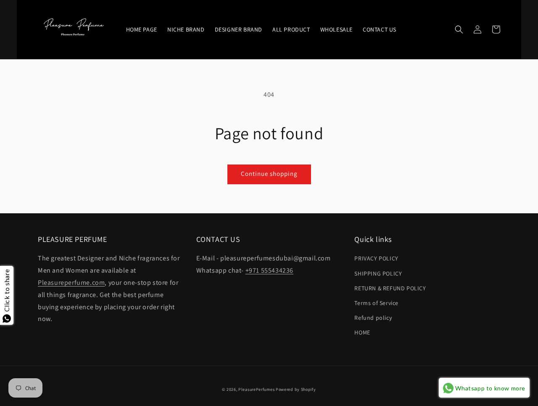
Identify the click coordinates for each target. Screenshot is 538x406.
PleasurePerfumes (256, 389)
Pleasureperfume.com (71, 282)
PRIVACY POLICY (376, 258)
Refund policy (373, 317)
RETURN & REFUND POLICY (390, 288)
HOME (362, 332)
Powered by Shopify (296, 389)
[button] (459, 29)
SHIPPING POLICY (378, 273)
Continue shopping (269, 174)
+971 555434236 (269, 270)
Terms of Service (376, 303)
